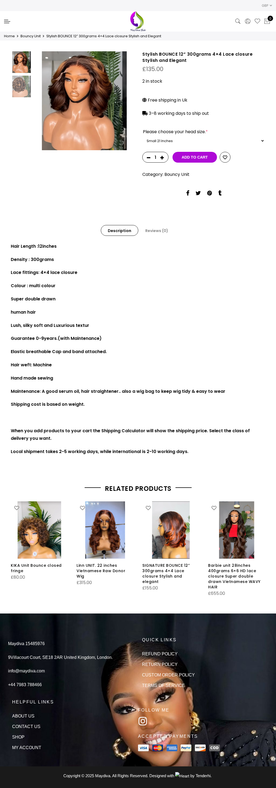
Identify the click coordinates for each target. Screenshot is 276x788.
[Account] (247, 21)
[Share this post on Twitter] (198, 194)
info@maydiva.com (26, 671)
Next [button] (124, 101)
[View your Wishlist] (257, 21)
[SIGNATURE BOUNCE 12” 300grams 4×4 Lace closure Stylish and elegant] (170, 530)
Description (119, 230)
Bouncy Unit (30, 36)
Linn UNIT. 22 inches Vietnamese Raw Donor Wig (101, 571)
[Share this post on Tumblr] (219, 194)
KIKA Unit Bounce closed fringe (36, 568)
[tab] (119, 230)
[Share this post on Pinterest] (209, 194)
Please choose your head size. (175, 132)
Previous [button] (48, 101)
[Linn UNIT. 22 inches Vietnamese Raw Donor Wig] (105, 530)
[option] (84, 100)
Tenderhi (203, 775)
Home (9, 36)
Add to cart (195, 157)
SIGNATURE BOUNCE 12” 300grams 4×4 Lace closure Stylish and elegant (166, 573)
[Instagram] (143, 721)
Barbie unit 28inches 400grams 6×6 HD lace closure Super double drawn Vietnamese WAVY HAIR (234, 576)
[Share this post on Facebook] (187, 194)
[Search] (238, 21)
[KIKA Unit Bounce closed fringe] (39, 530)
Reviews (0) (156, 230)
